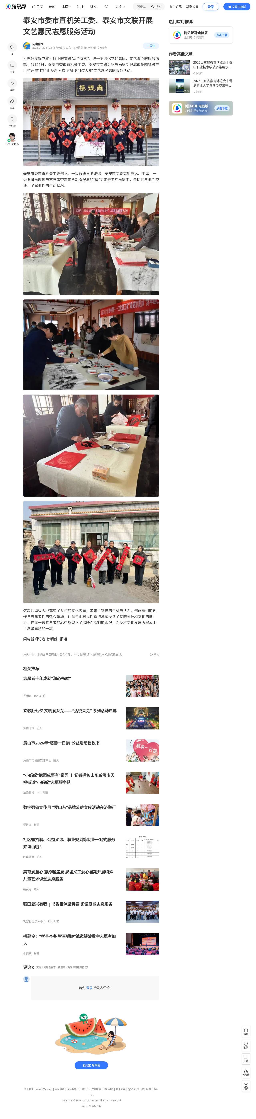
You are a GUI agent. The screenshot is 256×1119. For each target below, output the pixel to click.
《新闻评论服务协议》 (77, 967)
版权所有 (96, 1106)
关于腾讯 (29, 1089)
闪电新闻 (28, 857)
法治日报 (28, 792)
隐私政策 (72, 1089)
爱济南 (27, 824)
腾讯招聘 (108, 1089)
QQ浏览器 (133, 1089)
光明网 (27, 695)
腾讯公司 (86, 1106)
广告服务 (96, 1089)
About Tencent (44, 1089)
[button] (221, 35)
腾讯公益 (120, 1089)
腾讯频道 (146, 1089)
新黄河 (27, 889)
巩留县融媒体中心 (34, 921)
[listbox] (91, 810)
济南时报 (28, 728)
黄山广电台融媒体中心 (37, 760)
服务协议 (59, 1089)
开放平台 (84, 1089)
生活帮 (27, 953)
